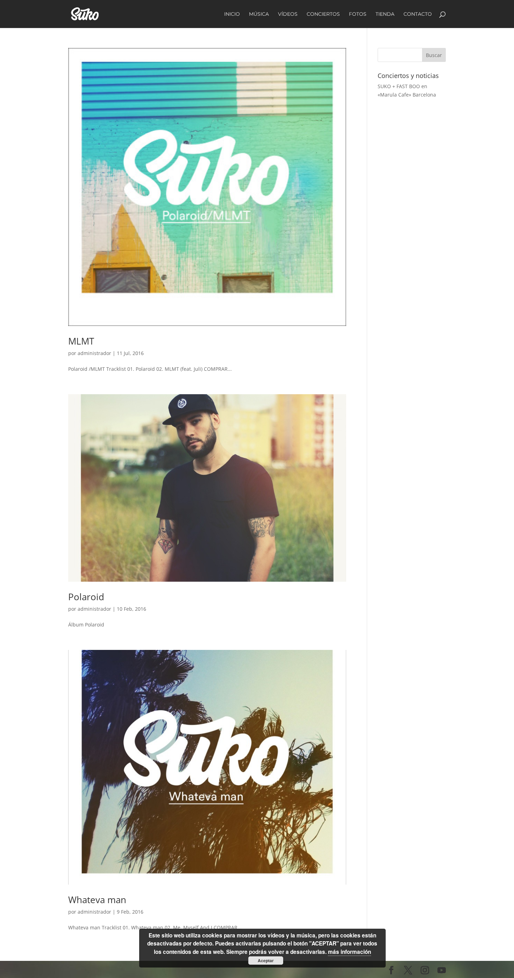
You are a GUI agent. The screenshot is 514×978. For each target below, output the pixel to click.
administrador (94, 353)
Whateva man (97, 899)
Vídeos (288, 14)
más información (349, 952)
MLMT (81, 341)
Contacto (418, 14)
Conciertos (323, 14)
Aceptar (266, 960)
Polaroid (86, 596)
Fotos (357, 14)
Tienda (385, 14)
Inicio (232, 14)
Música (259, 14)
